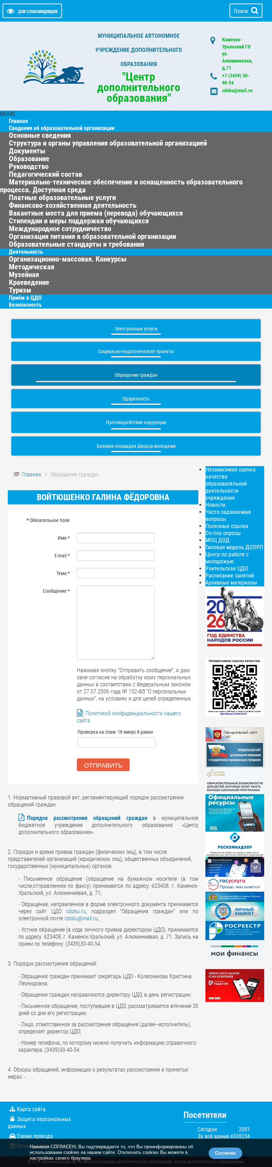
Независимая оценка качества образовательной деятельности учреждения (230, 483)
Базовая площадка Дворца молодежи (136, 446)
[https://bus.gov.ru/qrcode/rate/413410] (234, 686)
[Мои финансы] (234, 950)
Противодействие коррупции (136, 422)
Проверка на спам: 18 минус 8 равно (115, 732)
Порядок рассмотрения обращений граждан (87, 818)
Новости (215, 505)
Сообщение (56, 591)
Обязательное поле (48, 520)
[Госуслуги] (234, 883)
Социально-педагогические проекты (136, 351)
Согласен (225, 1153)
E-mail (62, 555)
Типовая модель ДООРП (234, 547)
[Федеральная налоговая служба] (234, 911)
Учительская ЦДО (226, 568)
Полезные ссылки (226, 526)
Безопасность (25, 304)
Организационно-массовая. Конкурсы (67, 259)
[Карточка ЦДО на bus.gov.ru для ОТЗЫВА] (234, 754)
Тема (63, 573)
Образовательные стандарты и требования (76, 244)
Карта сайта (31, 1109)
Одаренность (136, 398)
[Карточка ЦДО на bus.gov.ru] (234, 734)
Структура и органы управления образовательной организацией (108, 143)
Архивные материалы (231, 582)
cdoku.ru (76, 911)
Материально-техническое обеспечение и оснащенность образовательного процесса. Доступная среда (121, 186)
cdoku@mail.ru (237, 90)
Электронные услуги (136, 329)
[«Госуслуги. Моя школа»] (234, 866)
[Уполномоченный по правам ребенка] (234, 896)
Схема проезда (35, 1136)
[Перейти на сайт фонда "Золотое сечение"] (234, 780)
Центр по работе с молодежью (227, 558)
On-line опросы (223, 533)
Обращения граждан (136, 375)
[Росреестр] (234, 930)
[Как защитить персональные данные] (234, 843)
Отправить (103, 764)
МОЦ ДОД (217, 540)
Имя (64, 538)
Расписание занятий (229, 575)
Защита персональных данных (39, 1123)
